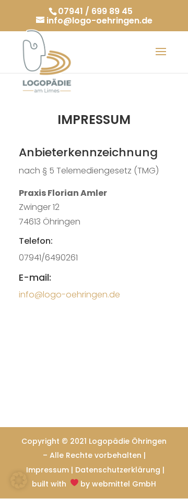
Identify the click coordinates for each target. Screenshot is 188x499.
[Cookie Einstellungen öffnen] (18, 486)
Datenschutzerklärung (117, 470)
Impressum (47, 470)
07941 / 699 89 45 (95, 11)
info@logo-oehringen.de (69, 295)
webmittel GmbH (124, 484)
